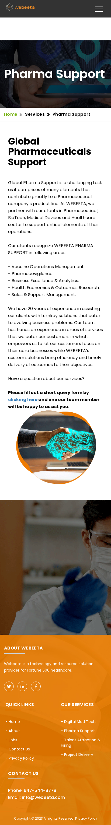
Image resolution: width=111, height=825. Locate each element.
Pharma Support (71, 114)
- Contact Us (17, 749)
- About (12, 730)
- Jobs (11, 740)
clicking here (22, 399)
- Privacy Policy (19, 758)
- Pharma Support (78, 730)
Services (35, 114)
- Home (12, 721)
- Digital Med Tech (78, 721)
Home (10, 114)
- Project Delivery (77, 754)
